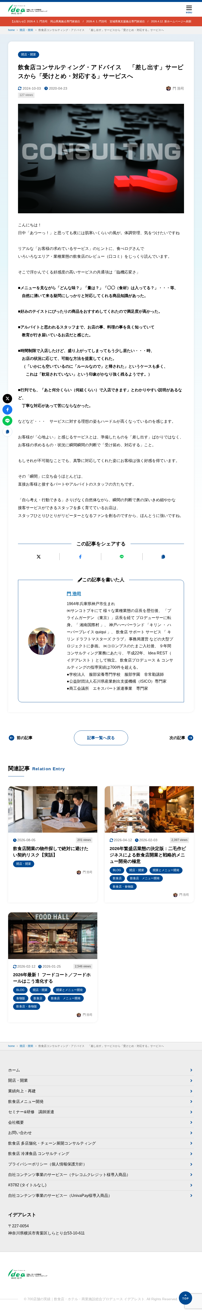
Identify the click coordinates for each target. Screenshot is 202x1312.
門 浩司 (74, 593)
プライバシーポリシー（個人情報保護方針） (47, 1164)
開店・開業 (28, 54)
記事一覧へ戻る (101, 738)
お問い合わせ (20, 1133)
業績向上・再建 (22, 1091)
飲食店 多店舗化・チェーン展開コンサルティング (52, 1143)
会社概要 (16, 1122)
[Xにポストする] (38, 556)
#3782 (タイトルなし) (27, 1185)
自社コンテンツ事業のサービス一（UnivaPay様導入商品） (60, 1195)
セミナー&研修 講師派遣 (31, 1112)
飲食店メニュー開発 (26, 1101)
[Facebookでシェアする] (80, 556)
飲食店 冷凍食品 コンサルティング (38, 1153)
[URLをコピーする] (163, 556)
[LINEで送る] (122, 556)
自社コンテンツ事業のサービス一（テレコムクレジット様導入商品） (69, 1175)
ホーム (14, 1070)
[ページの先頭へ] (185, 1298)
